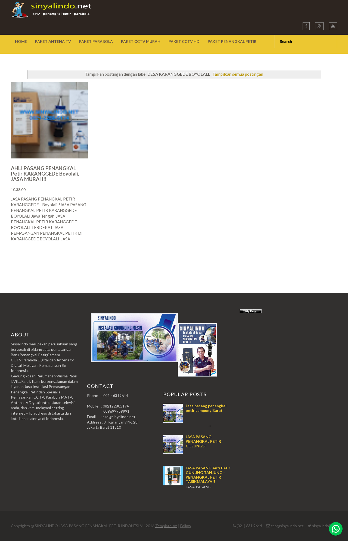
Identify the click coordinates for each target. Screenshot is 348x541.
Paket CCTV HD (184, 41)
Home (21, 41)
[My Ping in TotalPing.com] (251, 312)
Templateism (166, 525)
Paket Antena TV (53, 41)
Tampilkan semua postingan (237, 74)
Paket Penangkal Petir (232, 41)
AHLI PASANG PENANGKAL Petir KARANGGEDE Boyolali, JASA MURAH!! (45, 173)
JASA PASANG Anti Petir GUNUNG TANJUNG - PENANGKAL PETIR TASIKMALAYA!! (208, 475)
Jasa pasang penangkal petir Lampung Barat (206, 408)
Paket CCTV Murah (140, 41)
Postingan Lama (309, 260)
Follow (185, 525)
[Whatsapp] (336, 529)
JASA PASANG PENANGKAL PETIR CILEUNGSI (203, 441)
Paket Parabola (96, 41)
